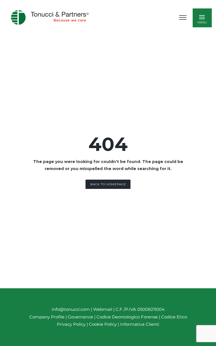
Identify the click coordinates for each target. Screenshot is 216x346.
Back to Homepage (108, 184)
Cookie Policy (103, 324)
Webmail (102, 309)
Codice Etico (174, 317)
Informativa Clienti (139, 324)
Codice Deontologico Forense (127, 317)
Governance (81, 317)
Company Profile (46, 317)
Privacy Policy (71, 324)
